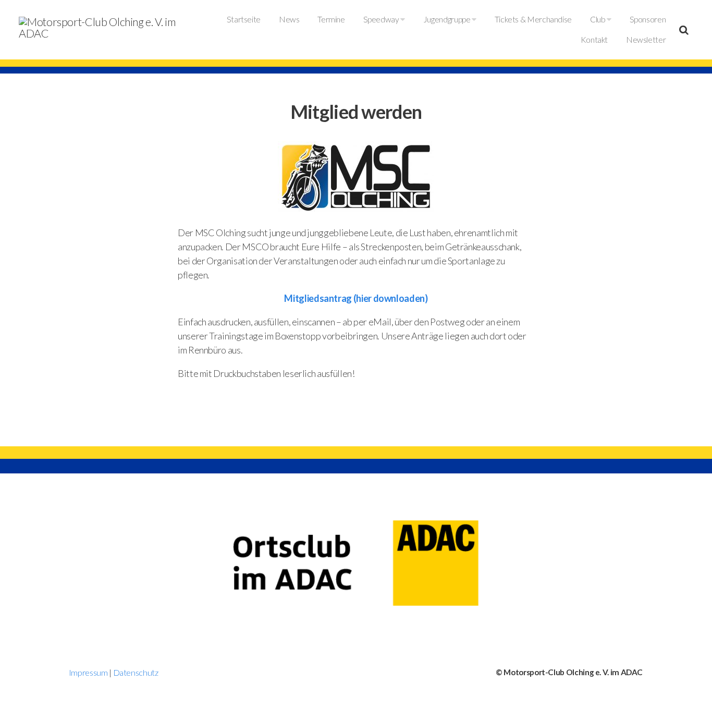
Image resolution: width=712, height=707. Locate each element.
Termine (331, 19)
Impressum (88, 672)
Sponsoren (648, 19)
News (289, 19)
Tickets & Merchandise (533, 19)
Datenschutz (135, 672)
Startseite (244, 19)
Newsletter (646, 39)
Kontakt (594, 39)
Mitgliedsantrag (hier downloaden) (355, 298)
